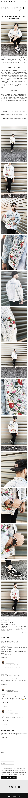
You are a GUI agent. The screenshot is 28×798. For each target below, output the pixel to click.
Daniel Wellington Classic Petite (7, 628)
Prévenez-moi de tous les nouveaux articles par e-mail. (13, 774)
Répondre (4, 657)
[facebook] (12, 787)
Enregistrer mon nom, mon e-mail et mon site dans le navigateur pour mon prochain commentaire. (13, 769)
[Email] (11, 1)
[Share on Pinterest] (11, 622)
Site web (3, 763)
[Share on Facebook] (7, 622)
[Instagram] (4, 1)
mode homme (12, 624)
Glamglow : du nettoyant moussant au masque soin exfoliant (20, 629)
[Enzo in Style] (14, 8)
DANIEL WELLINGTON (21, 114)
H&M (11, 113)
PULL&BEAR (22, 111)
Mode (18, 13)
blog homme (5, 624)
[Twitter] (1, 1)
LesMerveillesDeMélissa (11, 641)
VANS (9, 114)
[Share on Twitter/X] (9, 622)
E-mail (3, 758)
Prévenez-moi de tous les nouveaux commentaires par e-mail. (14, 772)
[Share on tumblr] (12, 622)
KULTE (20, 113)
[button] (26, 1)
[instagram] (9, 787)
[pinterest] (16, 787)
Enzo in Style (9, 661)
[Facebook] (9, 1)
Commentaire (4, 737)
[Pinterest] (6, 1)
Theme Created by (14, 796)
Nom (2, 752)
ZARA (10, 111)
